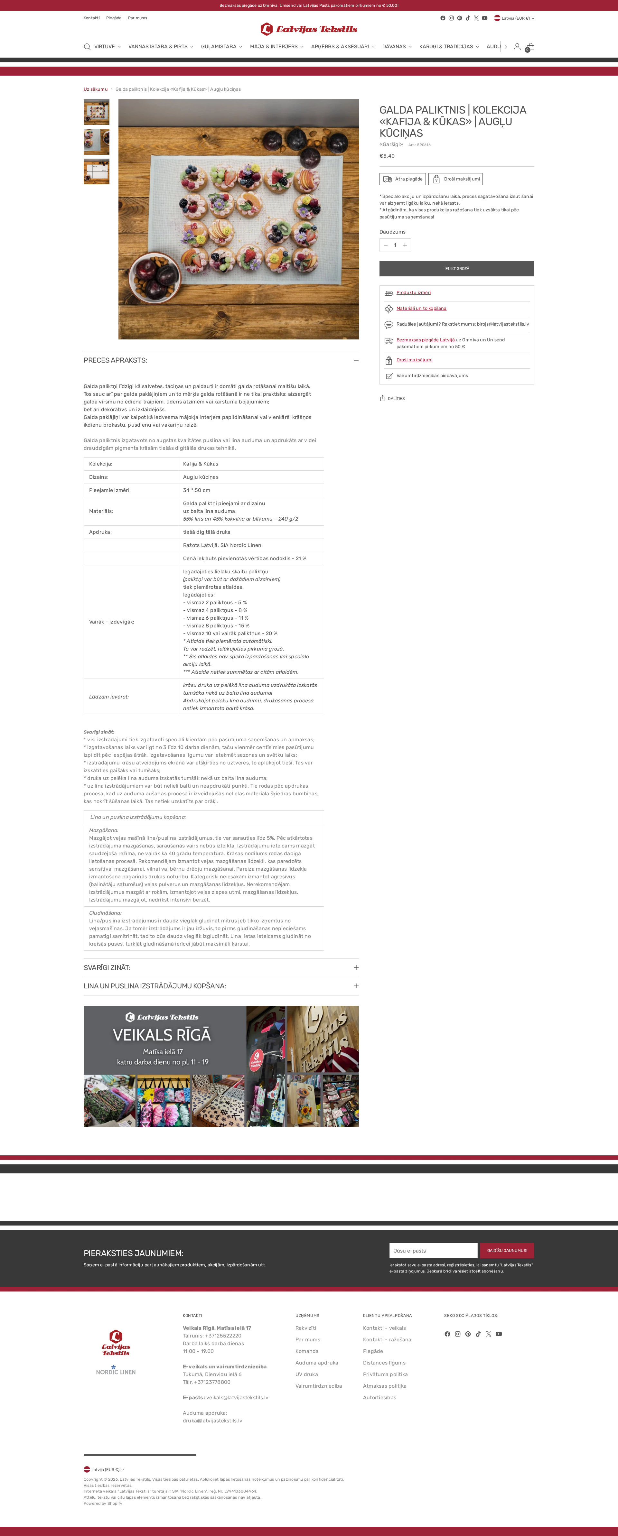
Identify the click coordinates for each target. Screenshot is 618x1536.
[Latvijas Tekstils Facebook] (443, 18)
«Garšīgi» (391, 144)
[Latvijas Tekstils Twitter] (476, 18)
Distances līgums (384, 1363)
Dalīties (396, 398)
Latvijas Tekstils (135, 1479)
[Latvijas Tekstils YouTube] (485, 18)
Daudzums (392, 232)
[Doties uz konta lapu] (517, 46)
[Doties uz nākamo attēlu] (528, 1198)
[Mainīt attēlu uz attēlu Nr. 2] (96, 142)
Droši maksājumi (414, 360)
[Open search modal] (87, 46)
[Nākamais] (505, 47)
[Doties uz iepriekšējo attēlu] (514, 1199)
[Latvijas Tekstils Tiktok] (468, 18)
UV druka (306, 1374)
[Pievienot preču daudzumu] (405, 245)
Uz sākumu (96, 89)
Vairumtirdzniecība (318, 1386)
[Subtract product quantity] (385, 245)
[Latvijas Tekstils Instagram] (451, 18)
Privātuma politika (385, 1374)
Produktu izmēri (414, 292)
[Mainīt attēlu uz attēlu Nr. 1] (96, 112)
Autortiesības (379, 1397)
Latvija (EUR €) (516, 18)
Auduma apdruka (316, 1363)
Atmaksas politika (385, 1386)
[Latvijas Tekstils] (309, 29)
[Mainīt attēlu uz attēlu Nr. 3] (96, 171)
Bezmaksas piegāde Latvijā (426, 340)
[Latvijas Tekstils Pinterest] (460, 18)
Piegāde (373, 1351)
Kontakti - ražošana (387, 1340)
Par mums (307, 1340)
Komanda (307, 1351)
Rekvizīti (305, 1328)
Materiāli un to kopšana (422, 308)
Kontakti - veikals (384, 1328)
